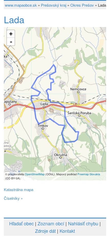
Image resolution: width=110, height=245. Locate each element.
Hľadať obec (21, 223)
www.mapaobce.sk (21, 5)
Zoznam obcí (51, 223)
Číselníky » (13, 198)
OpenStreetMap (35, 174)
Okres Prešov (82, 5)
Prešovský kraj (53, 5)
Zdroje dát (45, 230)
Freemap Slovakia (89, 174)
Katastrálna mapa (18, 189)
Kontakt (67, 230)
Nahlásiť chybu (83, 223)
